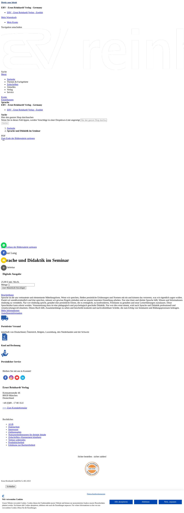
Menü (3, 74)
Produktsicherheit (16, 442)
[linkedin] (22, 377)
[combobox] (93, 120)
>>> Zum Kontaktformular (15, 408)
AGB (10, 424)
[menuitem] (11, 79)
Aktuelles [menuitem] (11, 87)
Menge (4, 284)
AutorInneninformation (11, 313)
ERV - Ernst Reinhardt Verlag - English (25, 12)
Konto (4, 97)
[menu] (92, 86)
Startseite (11, 128)
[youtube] (17, 377)
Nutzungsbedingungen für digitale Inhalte (27, 434)
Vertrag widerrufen (16, 440)
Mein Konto (12, 22)
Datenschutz (14, 427)
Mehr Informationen (10, 310)
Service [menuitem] (10, 92)
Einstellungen (7, 99)
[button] (92, 7)
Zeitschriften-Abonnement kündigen (24, 437)
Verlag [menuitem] (10, 89)
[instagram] (11, 377)
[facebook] (5, 377)
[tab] (92, 295)
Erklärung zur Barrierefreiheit (21, 445)
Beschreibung (7, 295)
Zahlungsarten (14, 432)
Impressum (13, 429)
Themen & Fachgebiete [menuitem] (17, 82)
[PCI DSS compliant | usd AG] (92, 475)
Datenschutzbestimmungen (96, 494)
